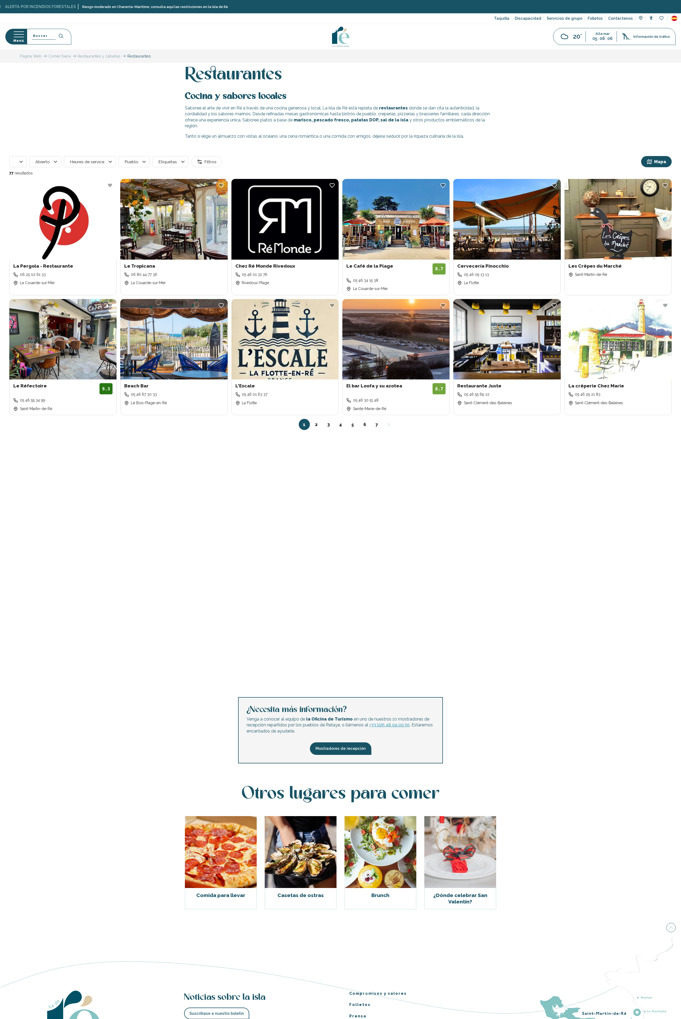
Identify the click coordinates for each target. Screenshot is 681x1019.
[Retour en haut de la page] (671, 928)
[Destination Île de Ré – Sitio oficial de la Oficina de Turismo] (340, 37)
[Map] (640, 19)
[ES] (674, 18)
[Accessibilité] (651, 18)
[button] (674, 18)
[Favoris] (662, 18)
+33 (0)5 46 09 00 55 (389, 725)
